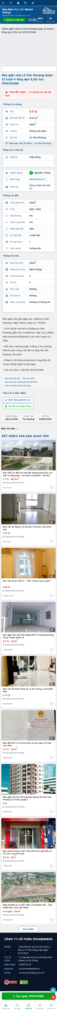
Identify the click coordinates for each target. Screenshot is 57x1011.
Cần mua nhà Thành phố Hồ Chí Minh (21, 382)
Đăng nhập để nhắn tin (40, 187)
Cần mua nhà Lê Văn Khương (18, 386)
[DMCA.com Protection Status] (24, 982)
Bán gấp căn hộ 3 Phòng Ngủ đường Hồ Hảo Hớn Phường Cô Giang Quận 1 (27, 798)
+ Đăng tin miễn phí (14, 20)
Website (8, 968)
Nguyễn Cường (40, 172)
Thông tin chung (12, 104)
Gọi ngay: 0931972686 (29, 996)
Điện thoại (9, 964)
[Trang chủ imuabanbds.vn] (48, 10)
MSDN (7, 946)
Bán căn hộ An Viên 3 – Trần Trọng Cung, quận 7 (27, 581)
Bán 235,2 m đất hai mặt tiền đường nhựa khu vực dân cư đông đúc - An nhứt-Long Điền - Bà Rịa (27, 474)
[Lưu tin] (51, 487)
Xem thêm (28, 929)
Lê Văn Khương (42, 143)
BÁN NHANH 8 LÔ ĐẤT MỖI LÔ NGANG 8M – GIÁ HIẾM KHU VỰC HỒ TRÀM (27, 906)
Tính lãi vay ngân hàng (19, 406)
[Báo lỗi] (53, 990)
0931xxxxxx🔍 (37, 179)
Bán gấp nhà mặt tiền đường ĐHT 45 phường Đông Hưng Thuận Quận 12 (28, 636)
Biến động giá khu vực (19, 399)
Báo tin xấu (8, 428)
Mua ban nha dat (12, 378)
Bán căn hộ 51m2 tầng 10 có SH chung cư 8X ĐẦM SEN (28, 690)
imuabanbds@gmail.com (32, 972)
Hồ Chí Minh (25, 143)
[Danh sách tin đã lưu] (11, 2)
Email (7, 972)
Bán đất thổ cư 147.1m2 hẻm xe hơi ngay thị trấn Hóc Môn (27, 744)
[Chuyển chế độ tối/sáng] (3, 2)
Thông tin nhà (11, 255)
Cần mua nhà (28, 378)
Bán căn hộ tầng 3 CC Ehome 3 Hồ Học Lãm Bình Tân (27, 528)
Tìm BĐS (32, 20)
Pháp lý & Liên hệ (13, 149)
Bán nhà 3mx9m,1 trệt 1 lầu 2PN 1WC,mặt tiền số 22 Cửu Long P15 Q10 (27, 852)
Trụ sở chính (7, 959)
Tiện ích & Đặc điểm (14, 392)
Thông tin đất (11, 195)
